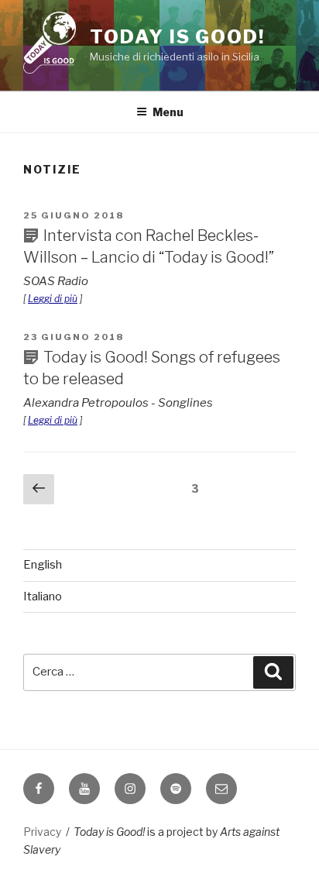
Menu (168, 112)
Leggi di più (52, 298)
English (42, 565)
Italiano (42, 596)
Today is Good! (177, 37)
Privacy (42, 831)
